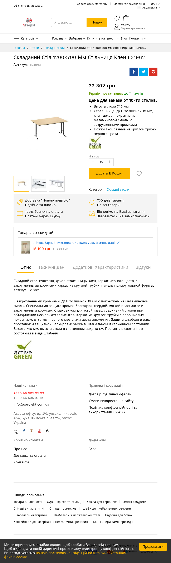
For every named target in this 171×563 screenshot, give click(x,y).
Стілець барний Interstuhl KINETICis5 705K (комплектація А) (76, 242)
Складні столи (55, 47)
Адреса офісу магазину (92, 3)
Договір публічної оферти (110, 394)
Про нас (20, 449)
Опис (25, 267)
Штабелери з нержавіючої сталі (76, 515)
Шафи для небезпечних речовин (107, 508)
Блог (124, 38)
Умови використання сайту (111, 401)
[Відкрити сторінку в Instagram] (31, 431)
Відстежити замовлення (129, 3)
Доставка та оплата (30, 456)
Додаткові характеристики (100, 267)
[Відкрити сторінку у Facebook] (24, 431)
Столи (35, 47)
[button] (39, 184)
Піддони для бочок (118, 515)
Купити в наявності (101, 38)
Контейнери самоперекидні (113, 521)
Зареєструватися (133, 28)
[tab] (25, 267)
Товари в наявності (28, 502)
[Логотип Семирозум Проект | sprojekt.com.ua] (29, 22)
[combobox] (69, 22)
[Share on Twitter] (143, 72)
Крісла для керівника (102, 502)
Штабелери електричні (31, 515)
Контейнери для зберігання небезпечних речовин (51, 521)
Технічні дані (51, 267)
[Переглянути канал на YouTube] (39, 431)
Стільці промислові (63, 508)
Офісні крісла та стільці (64, 502)
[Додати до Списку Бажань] (139, 173)
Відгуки (143, 267)
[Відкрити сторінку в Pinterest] (47, 431)
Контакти (136, 38)
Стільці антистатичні (29, 508)
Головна (58, 38)
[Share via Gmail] (153, 72)
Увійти (126, 25)
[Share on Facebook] (134, 72)
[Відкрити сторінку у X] (16, 431)
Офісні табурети (134, 502)
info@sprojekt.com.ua (31, 404)
